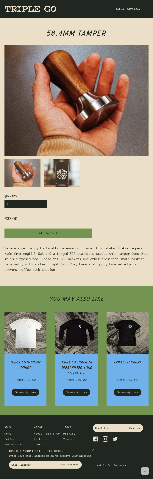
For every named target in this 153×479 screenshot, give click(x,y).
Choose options (25, 392)
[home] (30, 9)
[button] (146, 9)
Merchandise (14, 444)
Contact (40, 444)
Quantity (11, 196)
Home (7, 433)
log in (120, 9)
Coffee (9, 439)
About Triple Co (47, 433)
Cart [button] (133, 9)
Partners (41, 439)
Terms (67, 439)
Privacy (69, 433)
